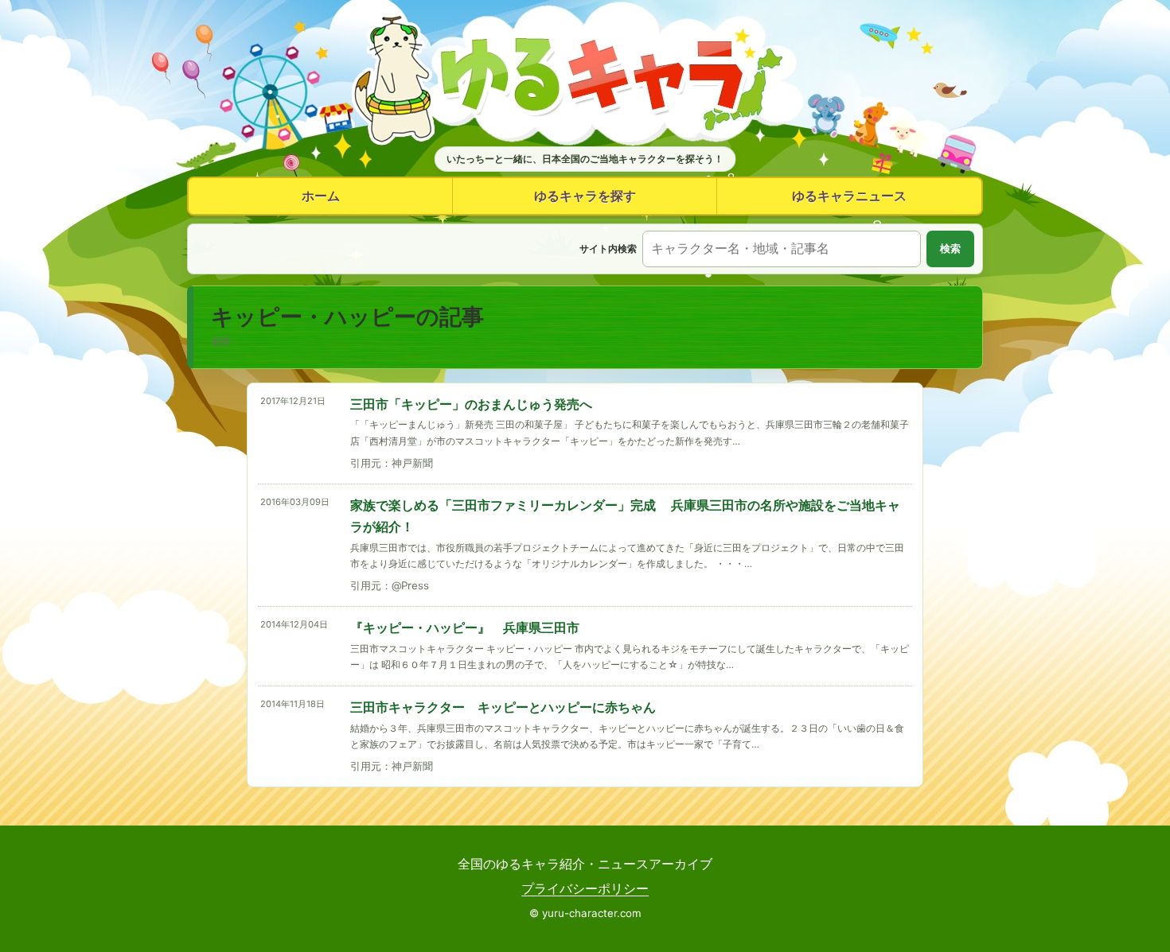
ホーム (321, 196)
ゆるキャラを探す (585, 196)
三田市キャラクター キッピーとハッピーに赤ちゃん (503, 707)
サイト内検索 (608, 249)
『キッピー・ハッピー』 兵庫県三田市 (464, 627)
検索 (950, 249)
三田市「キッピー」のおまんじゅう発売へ (471, 404)
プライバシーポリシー (585, 888)
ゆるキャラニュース (849, 196)
